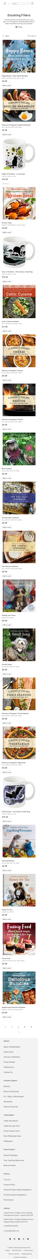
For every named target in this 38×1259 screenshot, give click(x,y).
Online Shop (8, 1052)
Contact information (20, 1257)
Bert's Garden (7, 468)
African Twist (7, 223)
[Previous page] (5, 1027)
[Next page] (19, 1032)
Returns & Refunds (11, 1091)
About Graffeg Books (12, 1047)
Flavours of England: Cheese (12, 370)
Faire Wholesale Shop (12, 1136)
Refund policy (16, 1250)
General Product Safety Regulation (18, 1190)
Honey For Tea (7, 910)
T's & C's (7, 1180)
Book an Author (10, 1165)
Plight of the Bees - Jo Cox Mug (13, 174)
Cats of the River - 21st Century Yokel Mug (17, 272)
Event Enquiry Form (12, 1131)
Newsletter (8, 1102)
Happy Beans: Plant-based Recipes (15, 76)
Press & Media (9, 1062)
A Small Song (7, 664)
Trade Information (11, 1121)
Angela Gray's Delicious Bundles (13, 1007)
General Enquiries (11, 1107)
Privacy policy (28, 1250)
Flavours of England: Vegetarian (14, 762)
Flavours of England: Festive (12, 419)
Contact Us (8, 1072)
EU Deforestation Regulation (15, 1195)
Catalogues (8, 1141)
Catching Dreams (8, 861)
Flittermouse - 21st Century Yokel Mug (16, 811)
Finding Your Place (9, 615)
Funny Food (6, 958)
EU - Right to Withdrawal (14, 1096)
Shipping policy (27, 1254)
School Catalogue (11, 1155)
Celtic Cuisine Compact (10, 321)
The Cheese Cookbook (10, 566)
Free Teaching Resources (14, 1160)
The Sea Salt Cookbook (10, 518)
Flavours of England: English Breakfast (16, 125)
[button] (4, 3)
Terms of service (13, 1254)
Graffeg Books (17, 1247)
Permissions (9, 1200)
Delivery (7, 1086)
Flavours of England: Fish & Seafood (15, 713)
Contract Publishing (12, 1057)
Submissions (9, 1067)
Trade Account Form (12, 1126)
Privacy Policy (9, 1185)
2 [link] (18, 1027)
